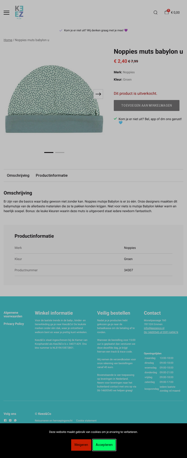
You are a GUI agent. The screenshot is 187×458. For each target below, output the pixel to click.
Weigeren (81, 445)
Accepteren (104, 445)
